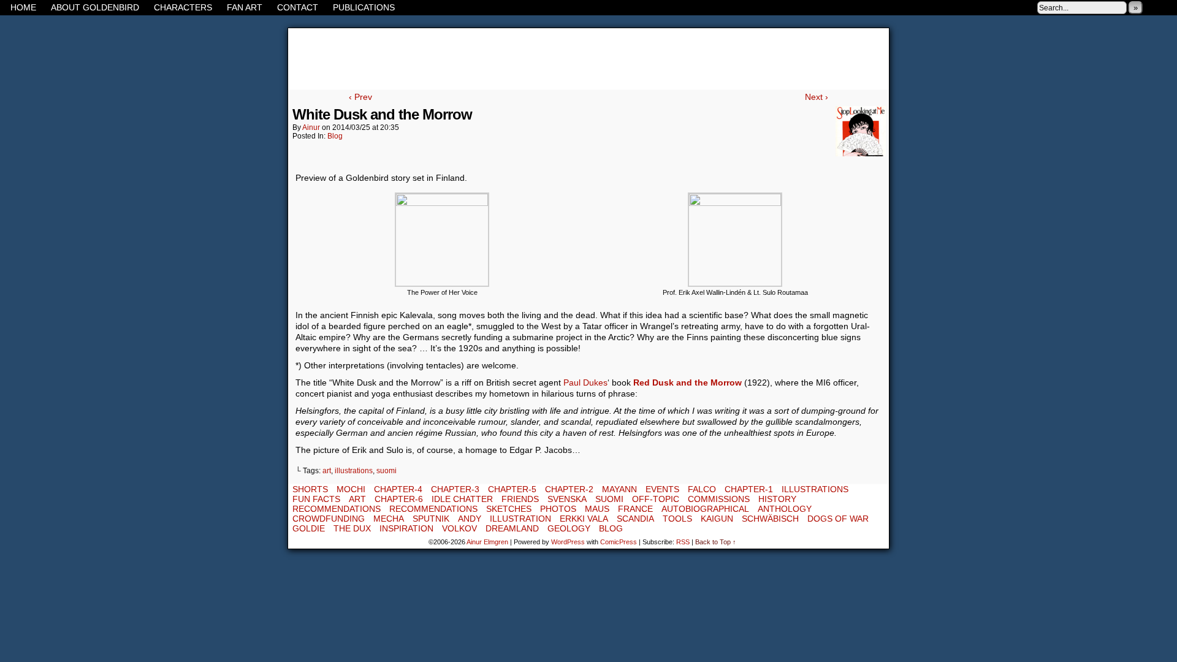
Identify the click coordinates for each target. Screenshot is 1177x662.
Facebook (1152, 7)
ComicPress (618, 542)
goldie (308, 528)
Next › (816, 97)
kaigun (717, 518)
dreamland (512, 528)
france (635, 509)
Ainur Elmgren (487, 542)
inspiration (406, 528)
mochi (351, 489)
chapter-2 (569, 489)
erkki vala (584, 518)
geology (568, 528)
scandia (635, 518)
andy (469, 518)
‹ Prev (360, 97)
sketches (508, 509)
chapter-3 (455, 489)
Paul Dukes (585, 382)
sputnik (431, 518)
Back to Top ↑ (715, 542)
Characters (183, 7)
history (777, 499)
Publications (364, 7)
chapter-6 (399, 499)
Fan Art (244, 7)
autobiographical (705, 509)
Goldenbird (588, 58)
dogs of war (838, 518)
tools (677, 518)
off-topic (655, 499)
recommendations (336, 509)
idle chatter (462, 499)
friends (520, 499)
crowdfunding (328, 518)
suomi (386, 470)
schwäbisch (770, 518)
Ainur (311, 127)
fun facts (316, 499)
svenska (567, 499)
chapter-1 (749, 489)
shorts (310, 489)
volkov (459, 528)
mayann (619, 489)
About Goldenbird (95, 7)
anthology (785, 509)
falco (702, 489)
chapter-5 (512, 489)
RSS (1167, 7)
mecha (388, 518)
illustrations (354, 470)
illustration (520, 518)
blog (335, 136)
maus (597, 509)
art (326, 470)
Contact (297, 7)
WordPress (568, 542)
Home (23, 7)
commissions (719, 499)
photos (558, 509)
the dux (352, 528)
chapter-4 (398, 489)
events (662, 489)
